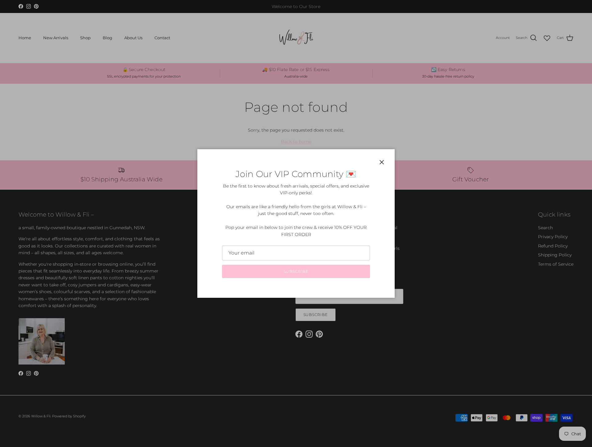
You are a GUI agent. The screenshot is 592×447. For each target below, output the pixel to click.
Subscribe (296, 271)
